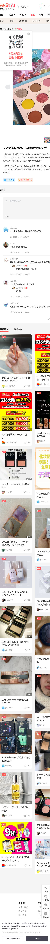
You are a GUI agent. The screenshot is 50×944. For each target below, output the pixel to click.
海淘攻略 (23, 21)
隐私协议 (22, 911)
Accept (37, 939)
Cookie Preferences (13, 939)
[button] (22, 6)
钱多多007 (14, 259)
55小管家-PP (14, 303)
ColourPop (10, 180)
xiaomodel (13, 228)
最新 (11, 21)
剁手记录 (36, 21)
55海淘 (7, 6)
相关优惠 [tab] (18, 329)
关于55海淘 (24, 907)
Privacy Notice (35, 933)
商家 (21, 14)
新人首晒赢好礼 (26, 180)
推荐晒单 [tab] (4, 329)
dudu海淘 (13, 281)
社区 (2, 21)
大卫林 (12, 243)
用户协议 (22, 915)
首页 (2, 29)
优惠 (11, 14)
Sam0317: (20, 266)
